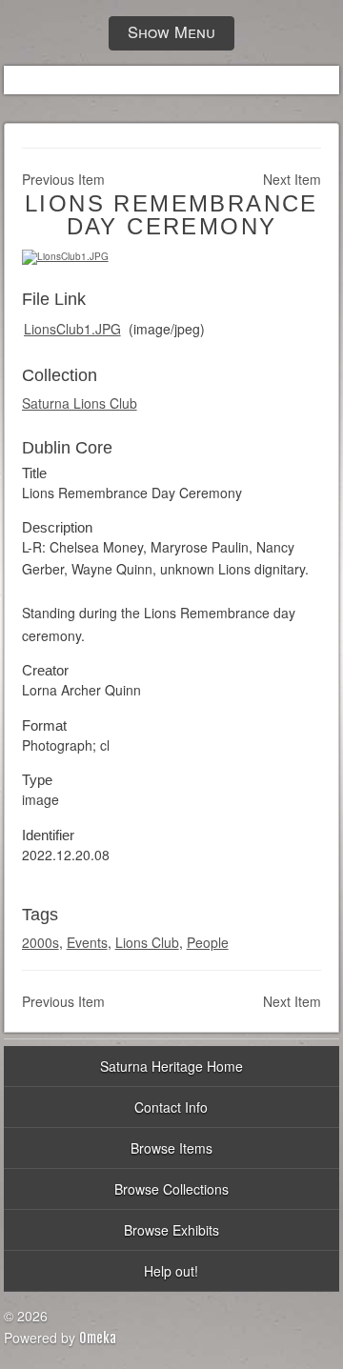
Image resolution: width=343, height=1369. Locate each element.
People (208, 942)
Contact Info (171, 1107)
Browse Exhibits (171, 1229)
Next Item (292, 179)
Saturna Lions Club (79, 403)
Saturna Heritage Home (171, 1066)
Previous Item (63, 179)
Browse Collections (171, 1188)
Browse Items (171, 1148)
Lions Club (147, 942)
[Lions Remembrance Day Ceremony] (65, 256)
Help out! (171, 1270)
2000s (40, 942)
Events (87, 942)
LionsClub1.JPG (72, 328)
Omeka (97, 1338)
